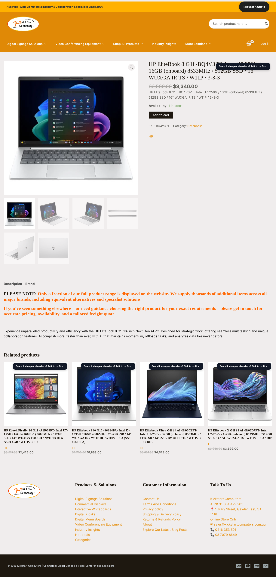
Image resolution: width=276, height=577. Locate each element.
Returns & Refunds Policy (162, 519)
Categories (83, 540)
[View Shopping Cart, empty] (249, 44)
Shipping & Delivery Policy (162, 514)
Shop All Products (126, 44)
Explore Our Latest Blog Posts (165, 530)
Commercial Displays (90, 504)
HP (151, 136)
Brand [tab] (30, 284)
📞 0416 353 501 (223, 530)
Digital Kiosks (85, 514)
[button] (44, 44)
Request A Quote (254, 6)
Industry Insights (164, 44)
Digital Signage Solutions (25, 44)
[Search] (266, 23)
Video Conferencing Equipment (78, 44)
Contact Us (151, 499)
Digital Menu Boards (90, 519)
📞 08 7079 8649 (223, 535)
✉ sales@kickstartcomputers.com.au (238, 524)
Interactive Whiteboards (93, 509)
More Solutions (196, 44)
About (147, 524)
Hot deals (82, 535)
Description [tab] (13, 284)
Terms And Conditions (159, 504)
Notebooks (194, 126)
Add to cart (160, 115)
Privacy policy (153, 509)
